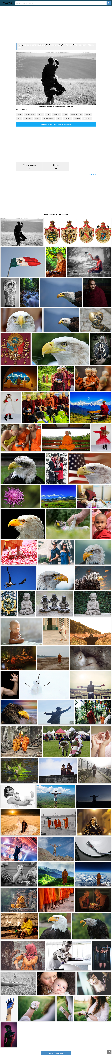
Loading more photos (56, 1053)
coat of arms (30, 114)
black (40, 114)
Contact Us (92, 174)
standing (67, 118)
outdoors (28, 118)
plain (65, 114)
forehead (87, 118)
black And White (76, 114)
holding (77, 118)
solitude (56, 114)
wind (48, 114)
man (59, 118)
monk (19, 114)
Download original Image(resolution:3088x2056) (56, 124)
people (88, 114)
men (19, 118)
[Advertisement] (56, 24)
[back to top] (109, 1052)
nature (37, 118)
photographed (48, 118)
